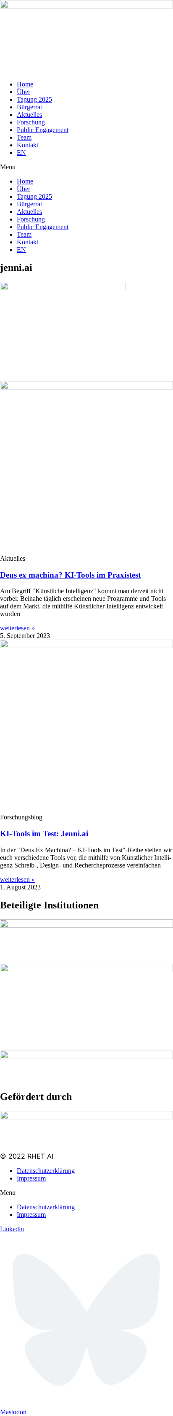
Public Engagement (42, 129)
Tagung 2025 (34, 99)
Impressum (31, 1178)
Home (25, 84)
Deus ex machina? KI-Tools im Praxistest (70, 574)
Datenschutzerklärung (46, 1170)
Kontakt (27, 145)
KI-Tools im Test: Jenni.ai (44, 833)
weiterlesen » (17, 628)
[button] (86, 167)
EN (21, 152)
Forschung (31, 122)
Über (23, 91)
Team (24, 137)
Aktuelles (29, 114)
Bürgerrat (29, 107)
